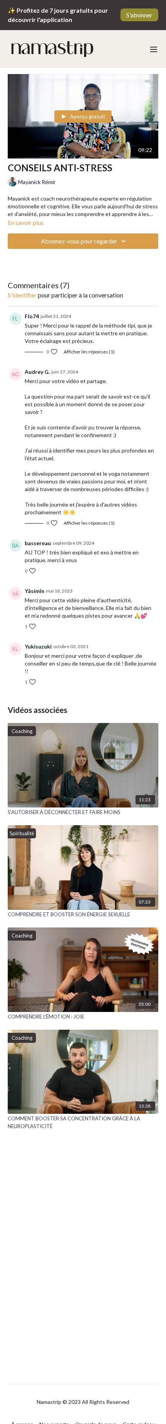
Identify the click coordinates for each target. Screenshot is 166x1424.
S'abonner (139, 15)
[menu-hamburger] (153, 49)
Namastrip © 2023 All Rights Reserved (83, 1402)
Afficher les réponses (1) (89, 352)
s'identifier (22, 295)
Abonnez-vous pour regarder (79, 241)
